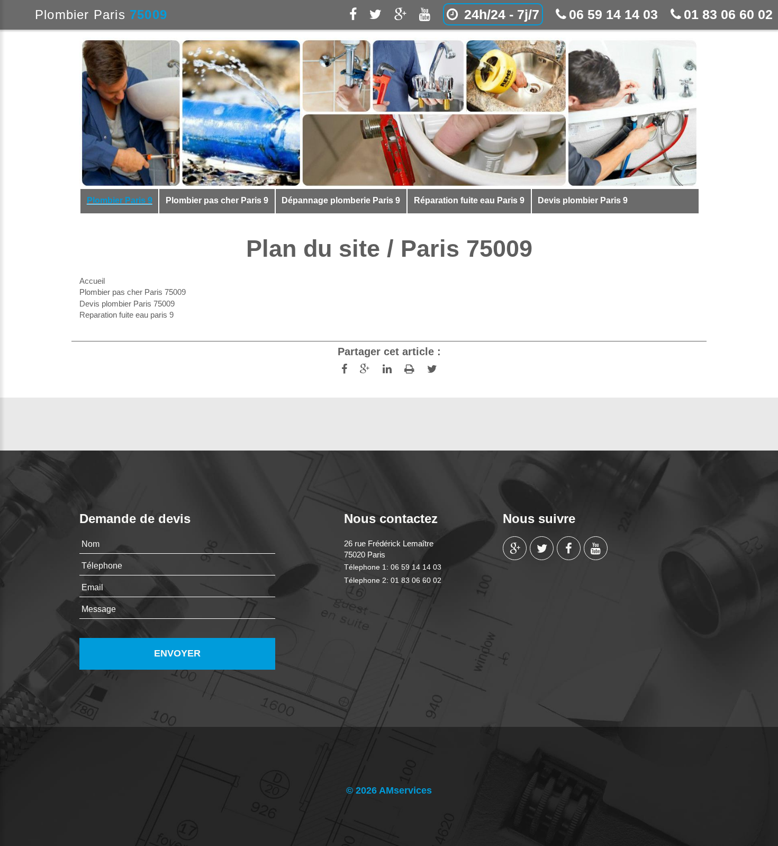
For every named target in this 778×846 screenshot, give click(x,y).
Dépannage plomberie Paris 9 (341, 200)
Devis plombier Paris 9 (583, 200)
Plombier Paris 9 (119, 200)
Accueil (92, 280)
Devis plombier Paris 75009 (127, 303)
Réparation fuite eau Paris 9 (469, 200)
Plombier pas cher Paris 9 (217, 200)
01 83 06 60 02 (728, 14)
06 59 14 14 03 (613, 14)
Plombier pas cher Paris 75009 (132, 291)
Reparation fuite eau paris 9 (126, 314)
